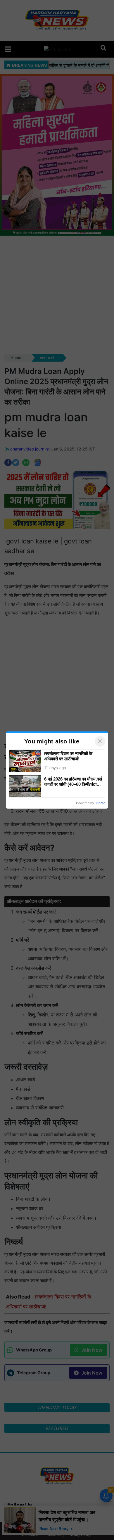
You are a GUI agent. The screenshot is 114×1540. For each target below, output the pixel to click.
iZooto (100, 803)
